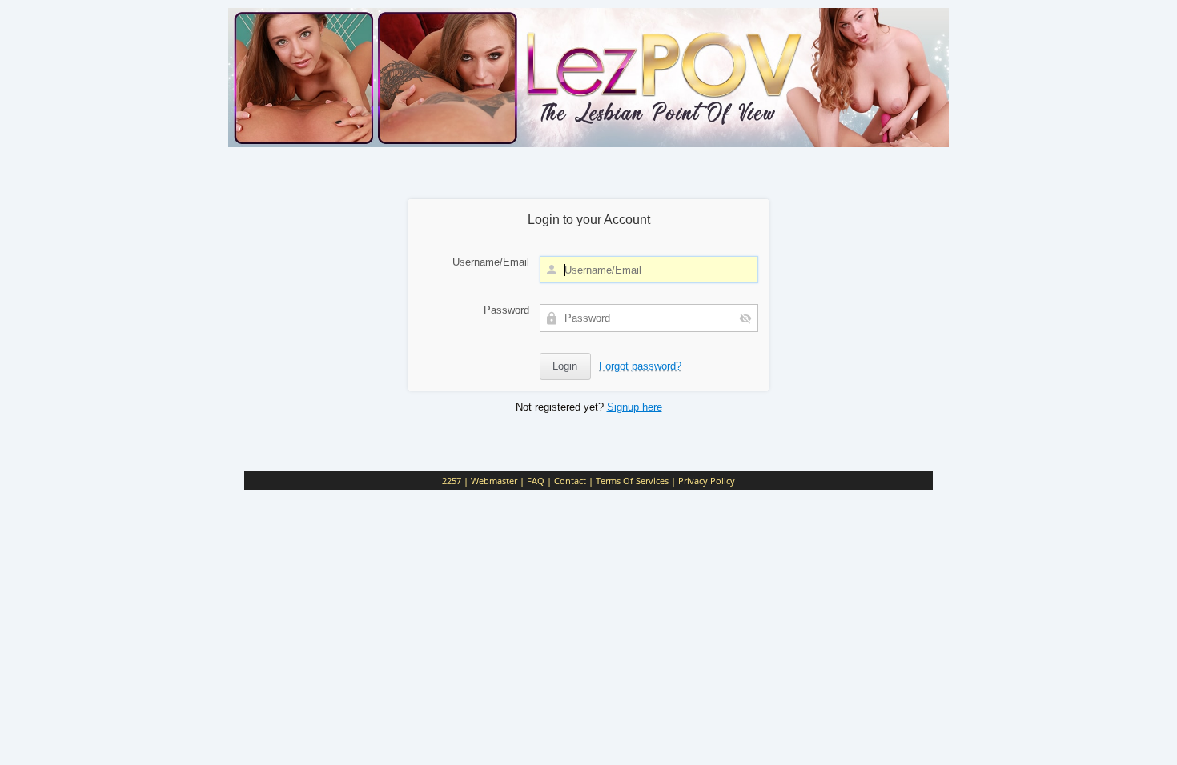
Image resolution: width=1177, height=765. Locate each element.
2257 (451, 481)
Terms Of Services (632, 481)
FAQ (535, 481)
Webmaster (494, 481)
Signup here (634, 407)
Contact (570, 481)
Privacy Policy (706, 481)
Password (506, 310)
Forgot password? (640, 366)
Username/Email (490, 262)
